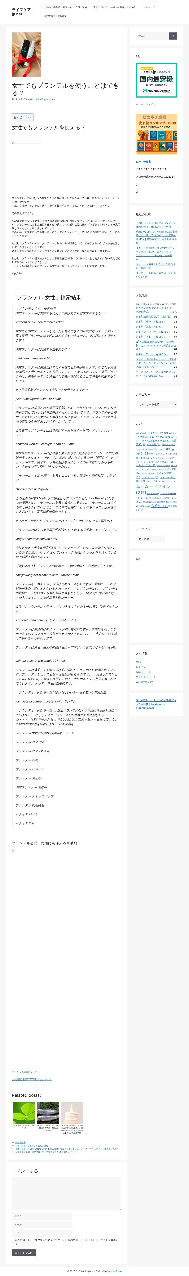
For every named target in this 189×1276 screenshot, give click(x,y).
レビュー (153, 493)
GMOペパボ (151, 449)
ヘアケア (152, 481)
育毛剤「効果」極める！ (149, 326)
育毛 (147, 506)
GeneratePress (114, 1271)
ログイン (141, 666)
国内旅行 (150, 502)
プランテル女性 (35, 1145)
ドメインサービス (153, 469)
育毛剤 (159, 506)
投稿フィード (143, 671)
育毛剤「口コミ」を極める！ (152, 354)
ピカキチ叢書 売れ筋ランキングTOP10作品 (65, 7)
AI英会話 (154, 444)
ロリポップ (148, 498)
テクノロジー (163, 466)
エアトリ (143, 458)
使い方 (160, 498)
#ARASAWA (143, 433)
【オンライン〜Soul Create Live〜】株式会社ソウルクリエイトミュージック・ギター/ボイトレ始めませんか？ (67, 1148)
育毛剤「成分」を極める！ (151, 321)
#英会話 (164, 441)
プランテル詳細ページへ (25, 1071)
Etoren (140, 449)
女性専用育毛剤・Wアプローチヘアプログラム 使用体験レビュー (45, 1152)
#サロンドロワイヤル (155, 436)
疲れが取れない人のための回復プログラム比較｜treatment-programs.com (156, 704)
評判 (172, 506)
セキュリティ (146, 465)
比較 (169, 502)
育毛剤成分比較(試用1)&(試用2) (153, 316)
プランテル (20, 1145)
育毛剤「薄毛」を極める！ (151, 336)
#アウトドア (159, 433)
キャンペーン (147, 462)
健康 (169, 498)
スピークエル (164, 461)
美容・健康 (20, 1142)
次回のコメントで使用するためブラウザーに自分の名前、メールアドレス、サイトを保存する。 (66, 1241)
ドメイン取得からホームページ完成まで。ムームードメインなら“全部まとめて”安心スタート (156, 363)
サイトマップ (148, 7)
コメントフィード (146, 676)
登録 (138, 661)
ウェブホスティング (164, 454)
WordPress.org (144, 681)
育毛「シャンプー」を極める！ (153, 331)
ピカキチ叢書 (143, 161)
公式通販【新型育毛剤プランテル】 (32, 1079)
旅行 (161, 501)
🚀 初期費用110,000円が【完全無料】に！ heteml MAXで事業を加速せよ (156, 345)
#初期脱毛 (152, 440)
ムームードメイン (146, 104)
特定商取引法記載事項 (55, 16)
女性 (46, 1145)
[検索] (173, 36)
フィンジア (150, 477)
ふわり (164, 449)
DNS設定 (168, 444)
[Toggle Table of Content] (27, 117)
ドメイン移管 (148, 473)
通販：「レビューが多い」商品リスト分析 (114, 7)
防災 (139, 510)
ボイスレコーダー (166, 481)
